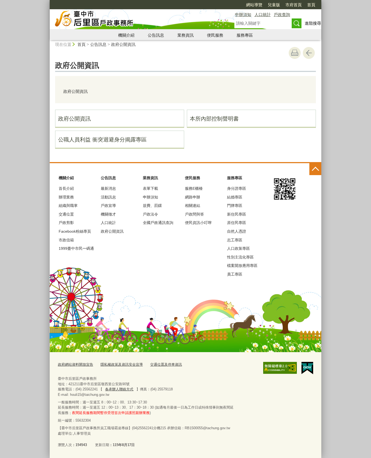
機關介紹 (126, 35)
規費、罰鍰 (152, 205)
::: (47, 2)
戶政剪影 (66, 222)
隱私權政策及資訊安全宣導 (121, 364)
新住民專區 (236, 214)
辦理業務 (66, 197)
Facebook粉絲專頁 (75, 231)
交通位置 (66, 214)
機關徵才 (108, 214)
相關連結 (192, 205)
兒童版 (274, 4)
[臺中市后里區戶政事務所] (135, 20)
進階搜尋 (313, 23)
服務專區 (245, 35)
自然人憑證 (236, 231)
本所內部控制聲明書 (214, 119)
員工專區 (234, 274)
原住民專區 (236, 222)
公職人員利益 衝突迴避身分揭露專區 (102, 140)
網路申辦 (192, 197)
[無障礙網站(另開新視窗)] (280, 368)
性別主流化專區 (240, 257)
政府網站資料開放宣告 (75, 364)
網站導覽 (254, 4)
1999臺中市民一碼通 (76, 248)
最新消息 (108, 188)
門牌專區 (234, 205)
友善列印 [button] (295, 53)
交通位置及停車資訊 (166, 364)
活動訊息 (108, 197)
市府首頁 (293, 4)
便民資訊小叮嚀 (198, 222)
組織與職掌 (68, 205)
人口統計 (262, 14)
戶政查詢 (282, 14)
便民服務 (215, 35)
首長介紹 (66, 188)
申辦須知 (243, 14)
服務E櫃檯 (194, 188)
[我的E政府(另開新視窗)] (307, 368)
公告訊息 (156, 35)
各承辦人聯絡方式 (119, 389)
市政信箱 (66, 240)
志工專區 (234, 240)
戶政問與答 (194, 214)
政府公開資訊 (123, 44)
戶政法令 (150, 214)
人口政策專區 (238, 248)
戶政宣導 (108, 205)
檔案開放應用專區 (242, 265)
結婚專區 (234, 197)
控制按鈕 (315, 169)
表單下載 (150, 188)
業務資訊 (185, 35)
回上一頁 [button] (309, 53)
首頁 (311, 4)
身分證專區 (236, 188)
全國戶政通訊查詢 (158, 222)
